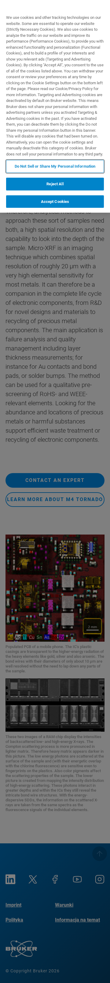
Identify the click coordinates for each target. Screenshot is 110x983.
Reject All (54, 184)
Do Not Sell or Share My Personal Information (55, 166)
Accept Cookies (55, 201)
